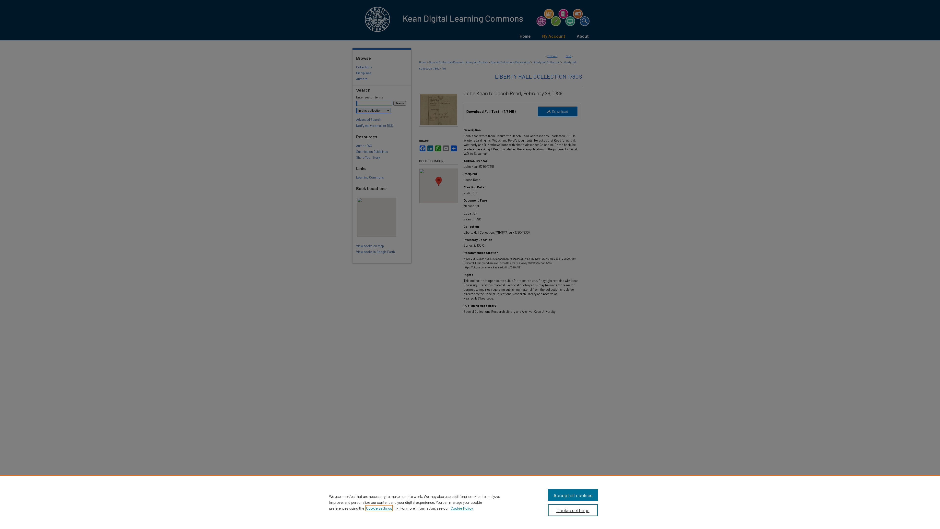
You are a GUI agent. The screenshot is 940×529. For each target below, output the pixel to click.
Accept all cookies (572, 495)
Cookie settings (379, 508)
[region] (470, 502)
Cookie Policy (462, 508)
